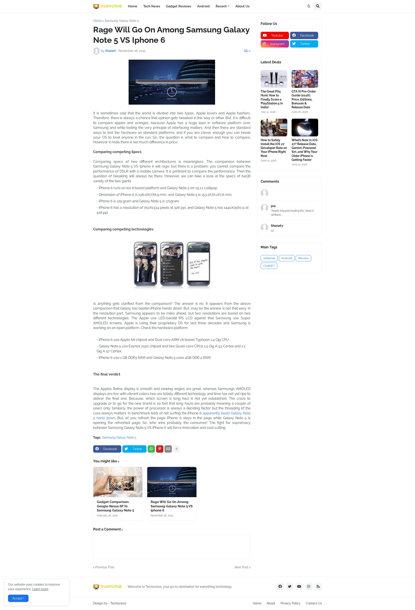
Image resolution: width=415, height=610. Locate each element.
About (271, 603)
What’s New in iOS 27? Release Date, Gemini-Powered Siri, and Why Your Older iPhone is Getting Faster (305, 149)
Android (203, 6)
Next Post (241, 567)
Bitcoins (303, 258)
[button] (309, 6)
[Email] (168, 449)
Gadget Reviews (178, 6)
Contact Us (314, 603)
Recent (221, 6)
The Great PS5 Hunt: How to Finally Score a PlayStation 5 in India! (272, 99)
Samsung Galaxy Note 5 (122, 20)
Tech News (151, 6)
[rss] (318, 586)
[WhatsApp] (151, 449)
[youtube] (299, 586)
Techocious (118, 603)
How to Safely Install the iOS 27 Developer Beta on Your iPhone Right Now (274, 148)
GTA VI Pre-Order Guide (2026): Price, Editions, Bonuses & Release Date (304, 99)
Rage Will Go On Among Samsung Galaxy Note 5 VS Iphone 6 (172, 506)
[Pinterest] (159, 449)
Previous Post (104, 567)
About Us (242, 6)
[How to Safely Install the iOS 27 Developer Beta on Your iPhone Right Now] (274, 127)
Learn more (40, 589)
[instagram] (308, 586)
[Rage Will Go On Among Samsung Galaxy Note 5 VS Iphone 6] (171, 482)
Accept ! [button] (18, 598)
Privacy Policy (290, 603)
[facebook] (280, 586)
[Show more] (176, 449)
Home (132, 6)
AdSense (269, 258)
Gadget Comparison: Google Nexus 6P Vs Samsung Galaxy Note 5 (115, 506)
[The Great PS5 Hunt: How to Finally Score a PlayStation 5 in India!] (274, 79)
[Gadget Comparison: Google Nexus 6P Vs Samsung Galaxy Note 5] (117, 482)
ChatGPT (269, 265)
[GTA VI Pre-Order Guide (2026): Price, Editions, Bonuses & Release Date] (305, 79)
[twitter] (289, 586)
